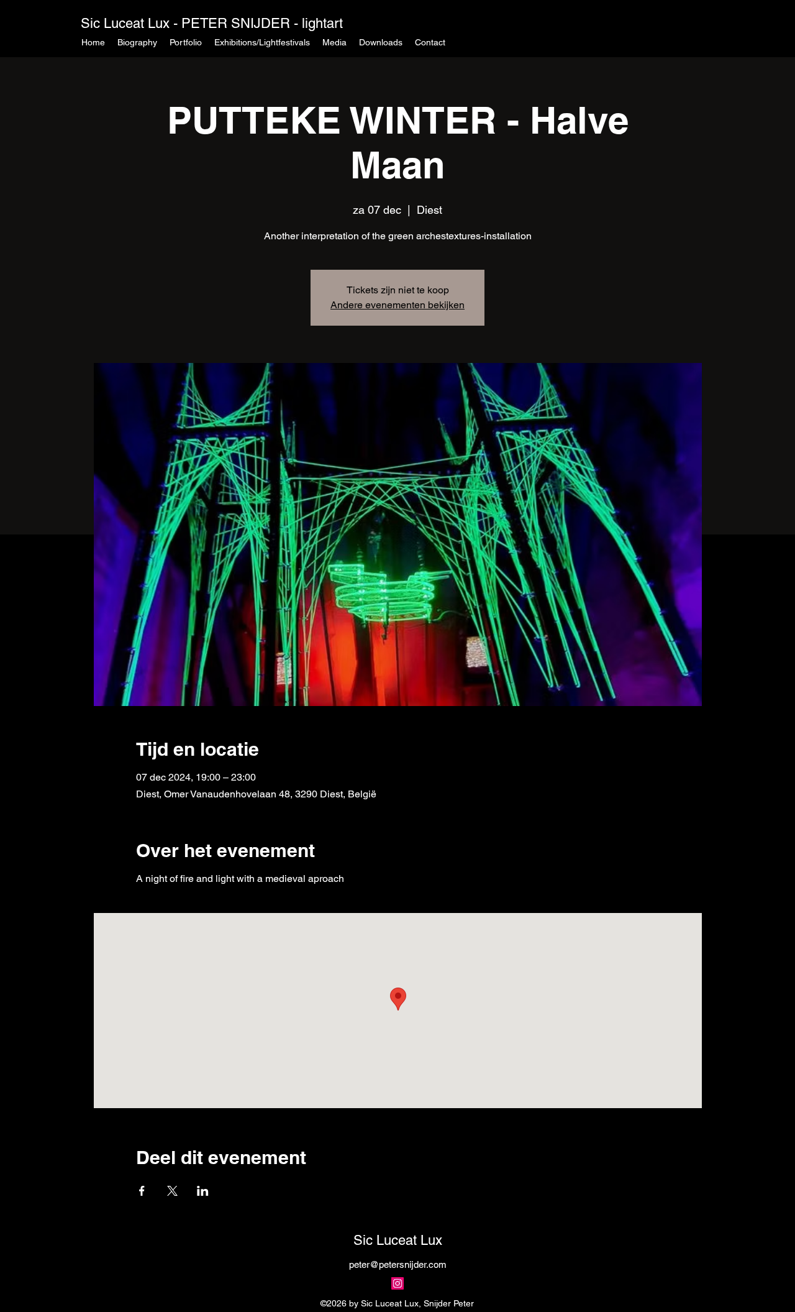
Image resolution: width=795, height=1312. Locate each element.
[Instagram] (397, 1283)
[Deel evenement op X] (172, 1191)
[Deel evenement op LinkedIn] (203, 1191)
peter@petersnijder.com (398, 1264)
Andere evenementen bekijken (397, 305)
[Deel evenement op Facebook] (142, 1191)
